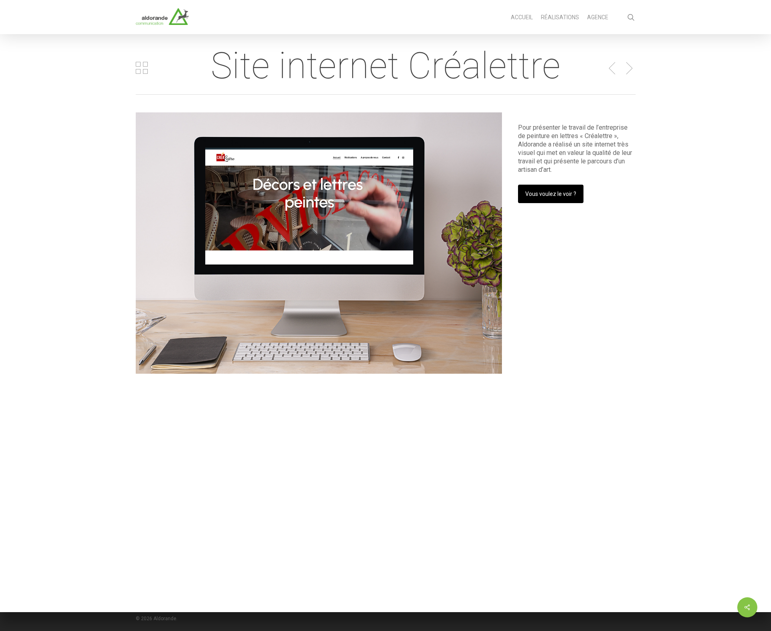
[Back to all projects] (142, 68)
